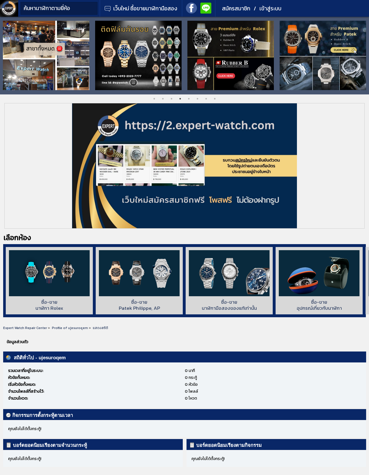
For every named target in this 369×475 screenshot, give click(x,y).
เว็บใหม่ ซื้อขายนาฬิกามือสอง (144, 8)
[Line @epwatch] (206, 7)
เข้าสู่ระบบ (270, 8)
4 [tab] (180, 99)
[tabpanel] (80, 55)
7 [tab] (206, 99)
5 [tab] (189, 99)
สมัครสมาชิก (236, 8)
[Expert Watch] (9, 15)
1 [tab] (154, 99)
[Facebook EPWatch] (191, 7)
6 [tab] (197, 99)
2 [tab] (163, 99)
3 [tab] (171, 99)
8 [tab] (215, 99)
